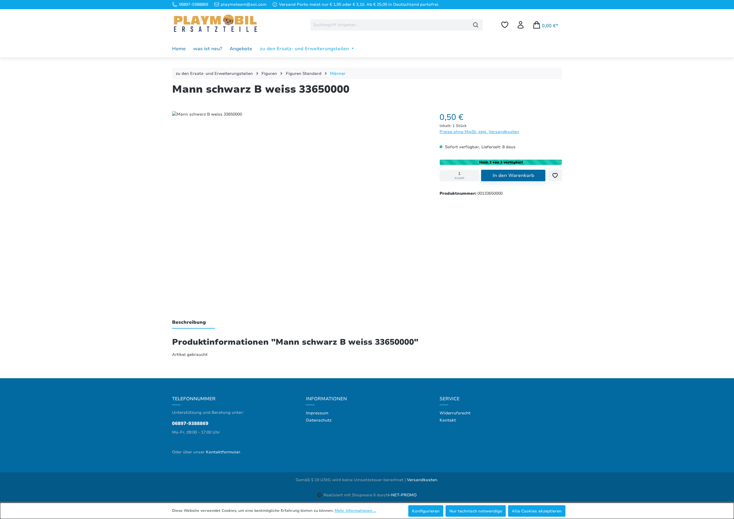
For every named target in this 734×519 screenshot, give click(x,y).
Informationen (326, 399)
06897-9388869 (190, 423)
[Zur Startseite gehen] (215, 23)
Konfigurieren (426, 511)
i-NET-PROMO (402, 495)
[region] (300, 206)
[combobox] (390, 25)
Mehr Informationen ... (355, 510)
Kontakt (448, 420)
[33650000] (300, 204)
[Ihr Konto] (520, 25)
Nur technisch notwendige (475, 511)
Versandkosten (422, 480)
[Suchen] (476, 25)
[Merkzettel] (505, 25)
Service (450, 399)
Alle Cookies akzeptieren (537, 511)
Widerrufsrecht (455, 413)
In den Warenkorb (513, 175)
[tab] (193, 323)
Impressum (317, 413)
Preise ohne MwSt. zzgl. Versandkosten (479, 131)
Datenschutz (318, 420)
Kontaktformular (223, 452)
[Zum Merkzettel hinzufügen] (555, 175)
